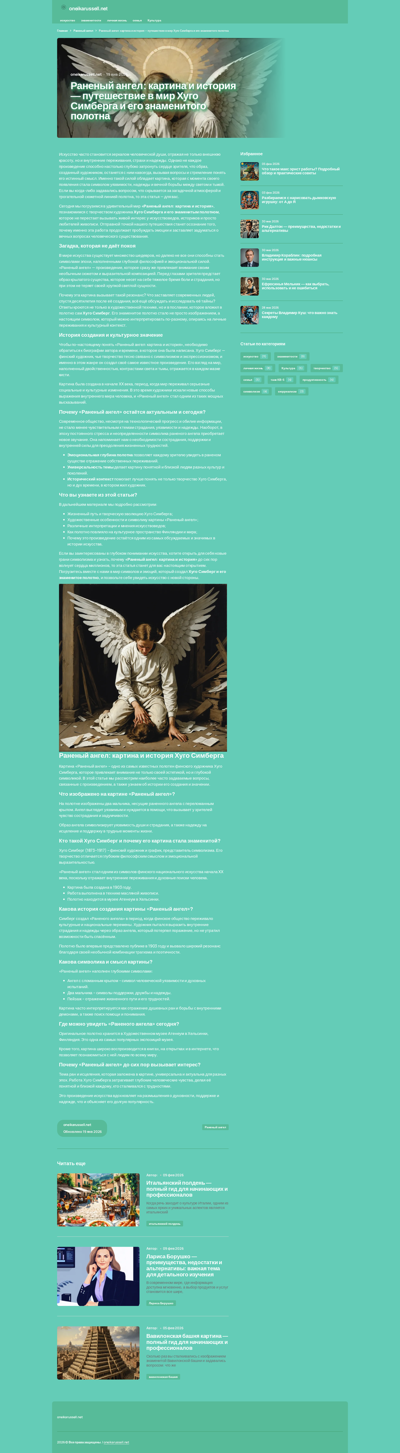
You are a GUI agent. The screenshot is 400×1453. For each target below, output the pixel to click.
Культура (154, 20)
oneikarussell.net (116, 1442)
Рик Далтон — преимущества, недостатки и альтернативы (301, 229)
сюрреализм (291, 391)
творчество (325, 368)
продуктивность (318, 380)
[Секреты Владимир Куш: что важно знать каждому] (249, 315)
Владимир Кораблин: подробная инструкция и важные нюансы (292, 257)
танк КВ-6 (281, 380)
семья (137, 20)
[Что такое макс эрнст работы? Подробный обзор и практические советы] (249, 171)
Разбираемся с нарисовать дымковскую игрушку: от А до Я (299, 200)
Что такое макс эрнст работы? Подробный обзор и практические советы (301, 171)
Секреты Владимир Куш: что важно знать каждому (299, 315)
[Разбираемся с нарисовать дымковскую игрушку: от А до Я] (249, 200)
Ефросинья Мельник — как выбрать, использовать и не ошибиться (295, 286)
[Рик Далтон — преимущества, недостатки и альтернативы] (249, 229)
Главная (62, 31)
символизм (255, 391)
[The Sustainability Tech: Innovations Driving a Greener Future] (98, 1200)
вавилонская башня (163, 1377)
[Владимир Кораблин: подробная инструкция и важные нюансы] (249, 257)
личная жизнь (117, 20)
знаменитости (91, 20)
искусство (67, 20)
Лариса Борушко (161, 1303)
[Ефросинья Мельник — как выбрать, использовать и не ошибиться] (249, 286)
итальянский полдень (165, 1224)
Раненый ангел (83, 31)
